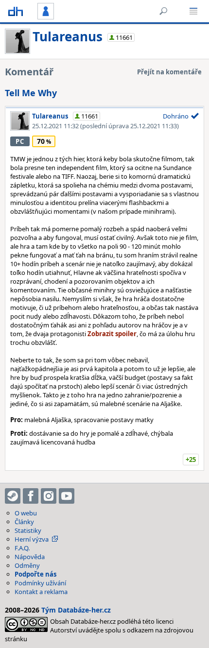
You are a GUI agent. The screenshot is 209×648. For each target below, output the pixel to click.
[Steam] (12, 496)
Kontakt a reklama (41, 591)
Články (24, 521)
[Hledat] (163, 11)
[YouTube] (66, 496)
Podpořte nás (35, 574)
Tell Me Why (31, 93)
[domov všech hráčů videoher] (15, 11)
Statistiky (28, 530)
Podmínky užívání (40, 583)
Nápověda (30, 556)
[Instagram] (48, 496)
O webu (26, 513)
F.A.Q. (22, 548)
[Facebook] (30, 496)
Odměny (27, 565)
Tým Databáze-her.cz (76, 609)
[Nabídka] (193, 11)
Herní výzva (32, 539)
